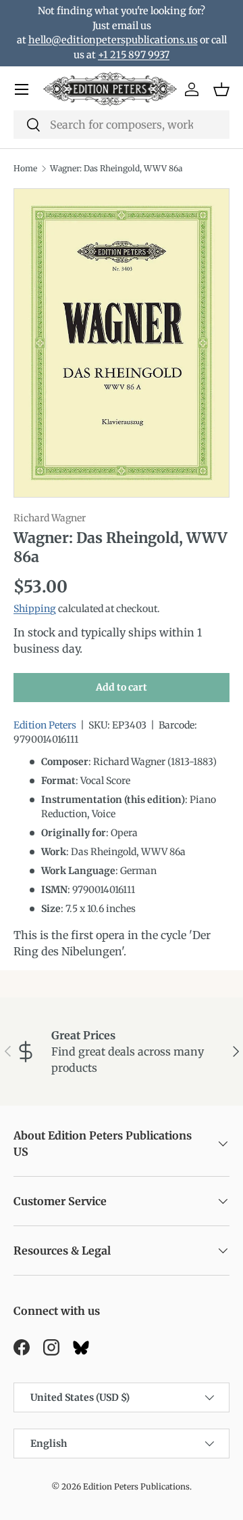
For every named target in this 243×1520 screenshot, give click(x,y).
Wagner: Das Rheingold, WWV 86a (116, 168)
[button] (221, 89)
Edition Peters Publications (136, 1486)
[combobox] (122, 124)
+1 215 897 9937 (133, 55)
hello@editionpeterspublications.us (113, 40)
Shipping (35, 609)
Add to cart (121, 687)
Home (25, 168)
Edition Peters (45, 725)
